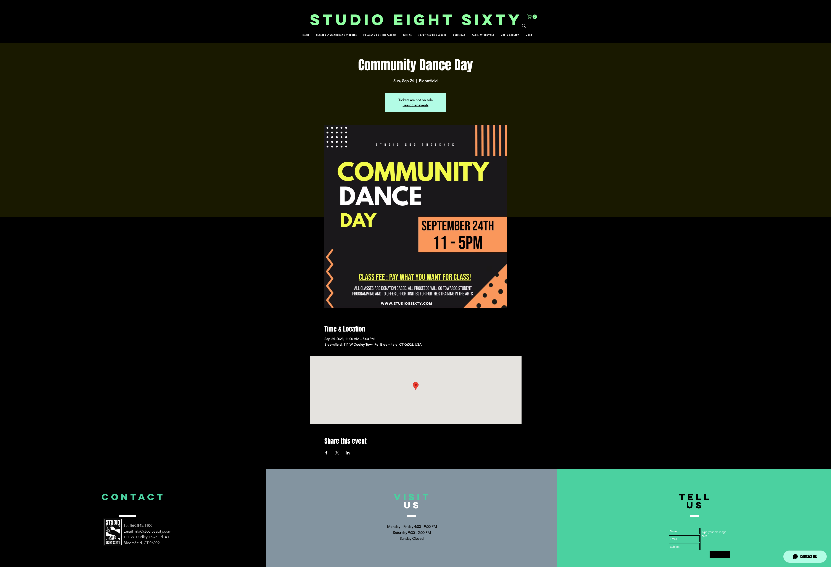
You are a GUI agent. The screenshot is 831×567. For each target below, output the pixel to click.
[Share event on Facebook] (326, 452)
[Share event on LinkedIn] (348, 452)
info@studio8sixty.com (152, 531)
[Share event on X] (337, 452)
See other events (415, 105)
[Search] (523, 25)
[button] (532, 16)
